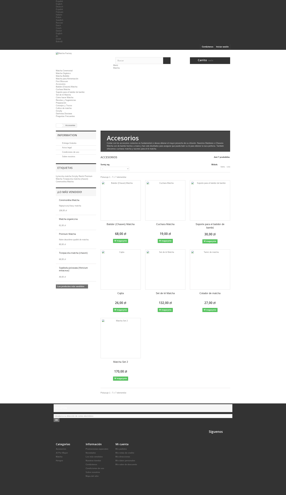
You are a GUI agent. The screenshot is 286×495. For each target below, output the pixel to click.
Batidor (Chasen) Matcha (66, 87)
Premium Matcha (67, 234)
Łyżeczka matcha (64, 176)
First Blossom (62, 81)
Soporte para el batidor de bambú (70, 92)
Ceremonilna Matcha (65, 181)
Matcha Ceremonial (64, 70)
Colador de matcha (209, 293)
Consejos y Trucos (64, 105)
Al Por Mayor (62, 453)
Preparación (61, 103)
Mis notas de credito (124, 453)
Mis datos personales (125, 461)
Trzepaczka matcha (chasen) (75, 179)
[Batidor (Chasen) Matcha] (120, 200)
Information (67, 135)
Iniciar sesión (222, 47)
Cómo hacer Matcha (64, 97)
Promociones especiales (97, 449)
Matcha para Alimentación (67, 79)
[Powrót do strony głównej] (59, 125)
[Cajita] (120, 269)
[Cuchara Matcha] (165, 200)
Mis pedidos (121, 449)
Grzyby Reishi (78, 176)
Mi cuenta (122, 444)
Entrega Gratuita (69, 143)
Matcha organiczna (68, 219)
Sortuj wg (105, 164)
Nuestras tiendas (93, 461)
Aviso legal (67, 147)
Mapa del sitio (92, 476)
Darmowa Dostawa (64, 113)
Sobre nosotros (68, 156)
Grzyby (59, 111)
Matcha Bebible (62, 76)
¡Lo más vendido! (69, 192)
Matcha (116, 68)
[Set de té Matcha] (165, 269)
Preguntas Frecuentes (65, 116)
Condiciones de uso (70, 152)
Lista (228, 167)
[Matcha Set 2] (120, 338)
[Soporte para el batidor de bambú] (210, 200)
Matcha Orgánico (63, 73)
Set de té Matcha (63, 95)
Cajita (120, 293)
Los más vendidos (94, 457)
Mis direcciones (122, 457)
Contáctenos (207, 47)
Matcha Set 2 (120, 361)
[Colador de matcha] (210, 269)
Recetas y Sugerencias (66, 100)
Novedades (91, 453)
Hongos (59, 461)
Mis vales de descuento (126, 464)
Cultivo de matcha (64, 108)
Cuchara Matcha (63, 89)
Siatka (222, 167)
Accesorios (61, 84)
